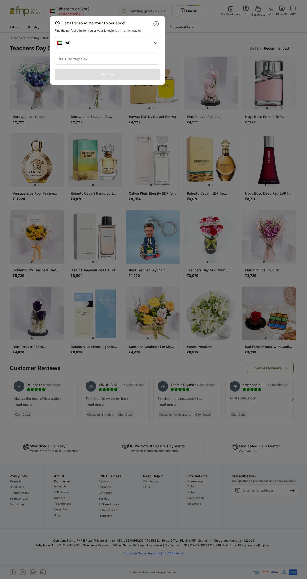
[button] (156, 24)
